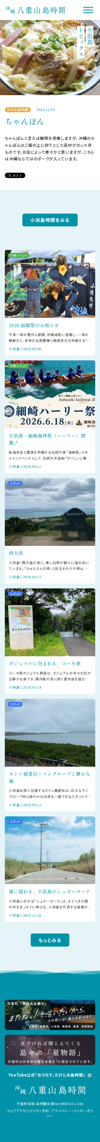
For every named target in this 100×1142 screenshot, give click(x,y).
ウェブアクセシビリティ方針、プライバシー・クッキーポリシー (50, 1113)
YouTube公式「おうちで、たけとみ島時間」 (50, 1075)
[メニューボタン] (88, 10)
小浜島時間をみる (50, 220)
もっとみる (49, 940)
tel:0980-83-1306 (68, 1103)
